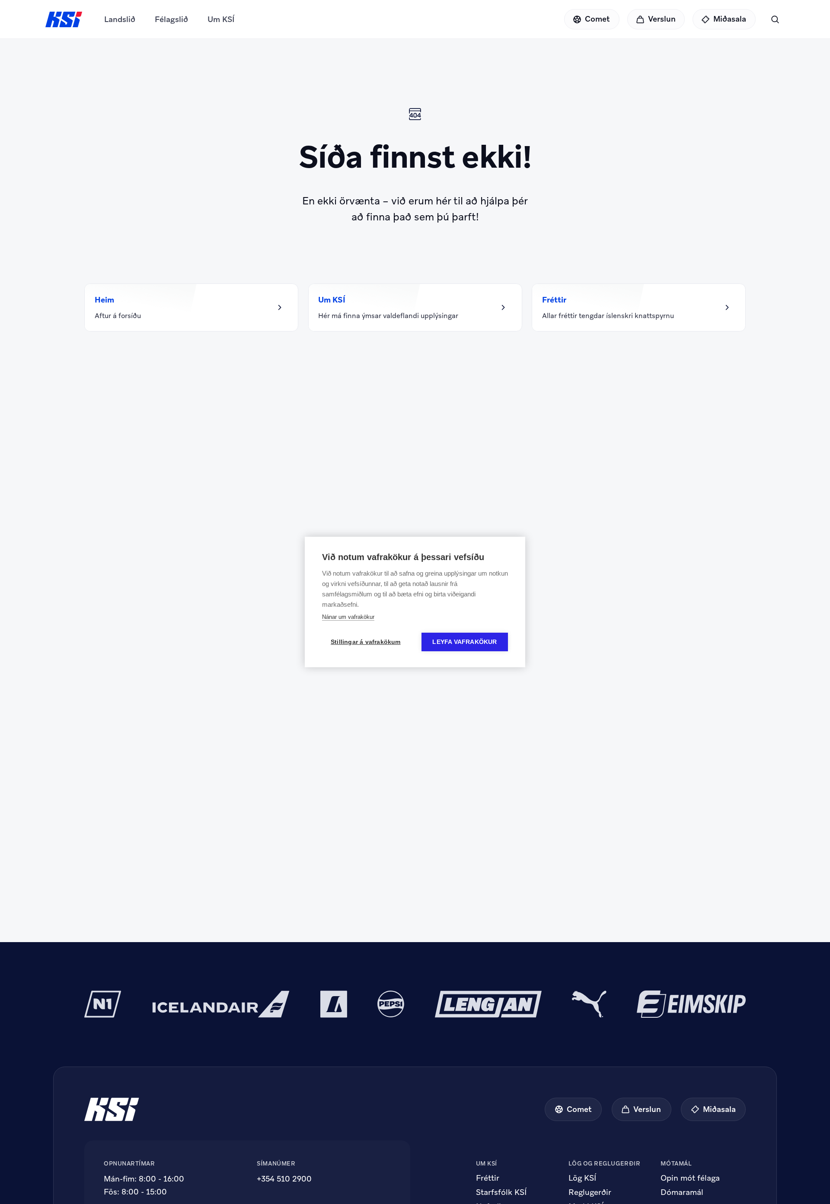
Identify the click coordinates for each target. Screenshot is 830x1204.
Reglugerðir (589, 1192)
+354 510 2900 (284, 1179)
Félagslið (171, 19)
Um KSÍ (221, 19)
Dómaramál (682, 1192)
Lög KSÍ (582, 1178)
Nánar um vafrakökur (348, 617)
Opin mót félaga (690, 1178)
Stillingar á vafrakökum (366, 642)
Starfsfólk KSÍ (501, 1192)
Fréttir (487, 1178)
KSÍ (64, 19)
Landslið (119, 19)
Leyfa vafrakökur (464, 642)
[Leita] (775, 19)
